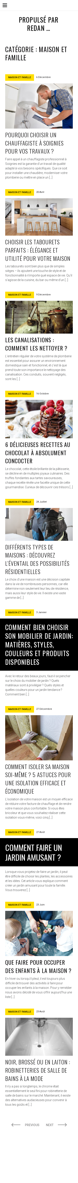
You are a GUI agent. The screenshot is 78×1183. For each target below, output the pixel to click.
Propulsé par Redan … (38, 24)
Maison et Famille (19, 77)
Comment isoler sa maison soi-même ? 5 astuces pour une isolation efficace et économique (38, 778)
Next (50, 1125)
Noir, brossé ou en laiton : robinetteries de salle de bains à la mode (37, 1070)
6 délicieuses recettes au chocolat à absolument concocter (37, 452)
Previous (32, 1125)
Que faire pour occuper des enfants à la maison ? (38, 966)
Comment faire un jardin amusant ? (33, 852)
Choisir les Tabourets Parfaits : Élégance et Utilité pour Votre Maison (37, 250)
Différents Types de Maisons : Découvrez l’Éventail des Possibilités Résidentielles (37, 559)
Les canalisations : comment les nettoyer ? (36, 344)
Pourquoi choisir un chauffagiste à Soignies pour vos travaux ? (34, 143)
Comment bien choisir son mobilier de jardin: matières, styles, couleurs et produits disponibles (39, 644)
